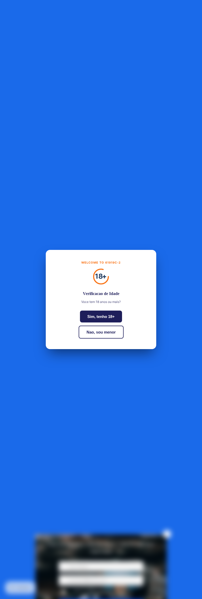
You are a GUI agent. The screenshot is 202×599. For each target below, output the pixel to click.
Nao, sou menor (101, 332)
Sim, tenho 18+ (101, 316)
